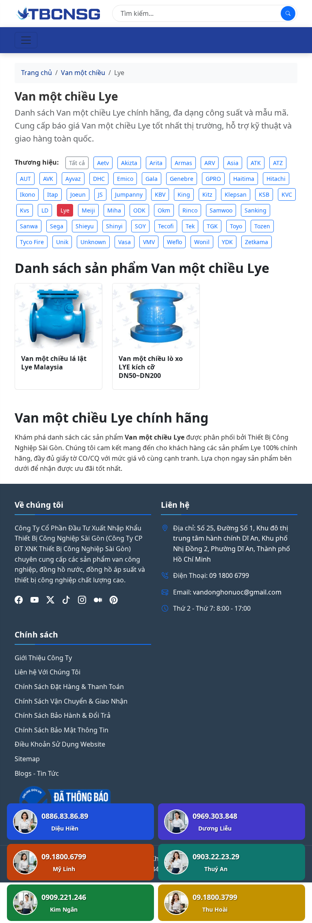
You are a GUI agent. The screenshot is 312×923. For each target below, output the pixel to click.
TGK (212, 226)
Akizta (129, 163)
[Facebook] (19, 599)
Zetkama (256, 242)
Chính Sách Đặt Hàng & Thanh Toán (69, 686)
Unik (62, 242)
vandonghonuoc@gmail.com (237, 592)
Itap (52, 194)
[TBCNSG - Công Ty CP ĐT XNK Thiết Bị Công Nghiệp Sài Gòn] (58, 12)
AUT (25, 178)
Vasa (124, 242)
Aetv (103, 163)
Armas (183, 163)
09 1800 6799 (229, 575)
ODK (139, 210)
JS (100, 194)
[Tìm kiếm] (288, 13)
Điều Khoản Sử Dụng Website (60, 744)
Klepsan (236, 194)
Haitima (243, 178)
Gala (151, 178)
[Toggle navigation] (26, 40)
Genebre (181, 178)
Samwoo (221, 210)
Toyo (236, 226)
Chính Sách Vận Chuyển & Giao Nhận (71, 701)
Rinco (189, 210)
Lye (65, 210)
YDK (227, 242)
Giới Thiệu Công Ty (43, 657)
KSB (264, 194)
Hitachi (276, 178)
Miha (114, 210)
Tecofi (165, 226)
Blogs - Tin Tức (37, 773)
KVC (287, 194)
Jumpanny (129, 194)
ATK (256, 163)
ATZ (278, 163)
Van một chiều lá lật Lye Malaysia (54, 362)
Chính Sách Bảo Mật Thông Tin (61, 730)
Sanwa (29, 226)
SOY (140, 226)
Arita (156, 163)
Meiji (88, 210)
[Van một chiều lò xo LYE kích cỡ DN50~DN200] (156, 316)
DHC (99, 178)
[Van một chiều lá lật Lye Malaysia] (58, 316)
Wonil (202, 242)
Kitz (207, 194)
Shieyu (85, 226)
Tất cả (77, 163)
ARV (209, 163)
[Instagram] (82, 599)
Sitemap (27, 758)
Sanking (255, 210)
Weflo (174, 242)
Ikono (27, 194)
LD (44, 210)
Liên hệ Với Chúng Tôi (47, 672)
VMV (149, 242)
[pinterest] (114, 599)
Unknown (93, 242)
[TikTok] (66, 599)
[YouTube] (34, 599)
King (184, 194)
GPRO (213, 178)
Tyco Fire (32, 242)
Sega (56, 226)
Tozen (262, 226)
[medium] (98, 599)
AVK (48, 178)
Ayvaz (73, 178)
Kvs (24, 210)
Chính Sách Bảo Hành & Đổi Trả (62, 715)
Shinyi (114, 226)
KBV (160, 194)
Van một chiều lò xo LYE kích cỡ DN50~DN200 (151, 367)
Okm (164, 210)
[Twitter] (50, 599)
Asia (232, 163)
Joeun (78, 194)
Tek (190, 226)
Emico (125, 178)
